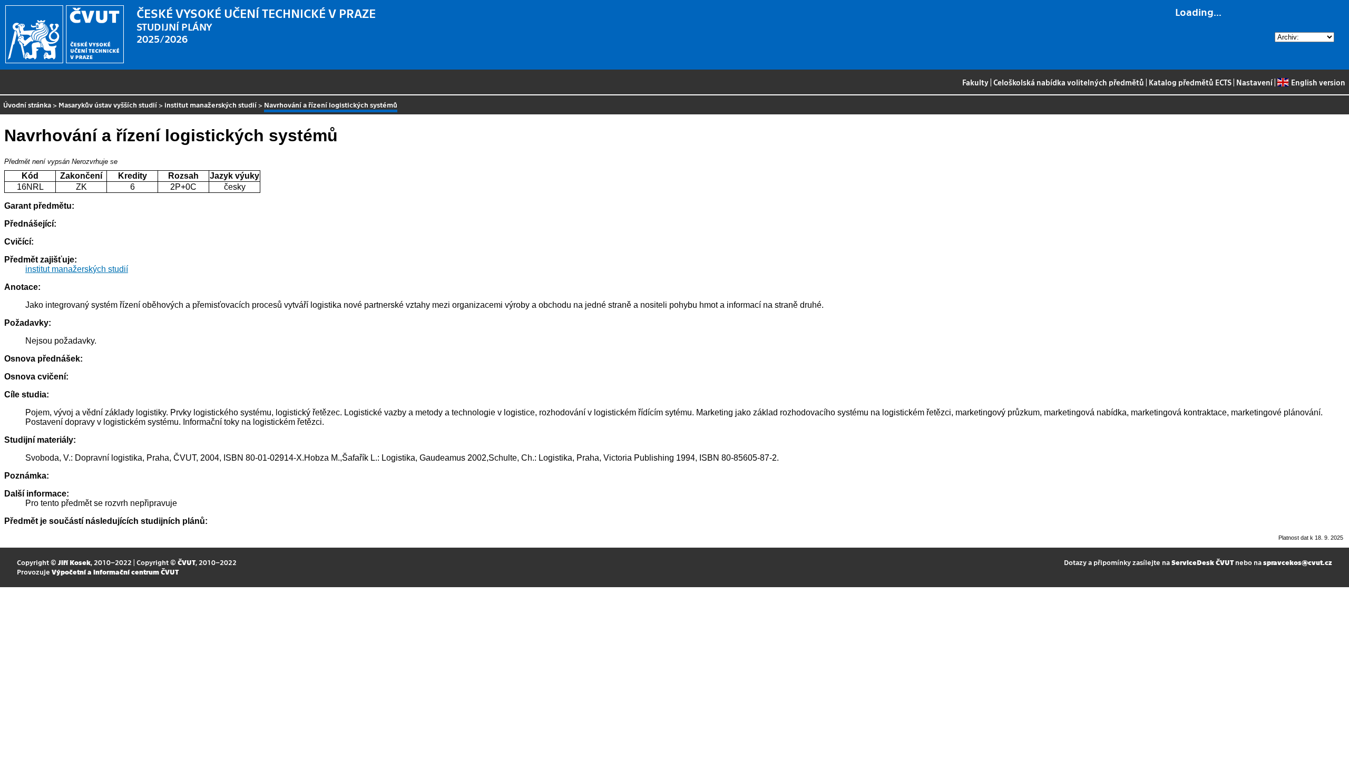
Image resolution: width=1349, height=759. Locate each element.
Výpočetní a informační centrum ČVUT (115, 572)
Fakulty (975, 82)
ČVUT (186, 562)
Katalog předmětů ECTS (1190, 82)
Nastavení (1254, 82)
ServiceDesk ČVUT (1202, 562)
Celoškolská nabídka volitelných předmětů (1068, 82)
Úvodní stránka (27, 105)
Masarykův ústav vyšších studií (107, 105)
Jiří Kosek (74, 562)
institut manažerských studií (210, 105)
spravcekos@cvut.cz (1297, 562)
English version (1318, 82)
